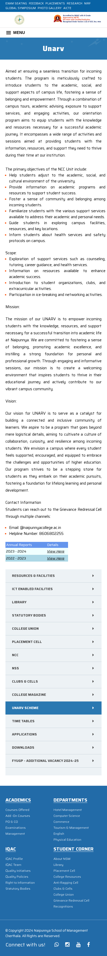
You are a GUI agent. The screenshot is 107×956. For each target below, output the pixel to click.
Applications (24, 734)
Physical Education (67, 839)
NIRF (87, 3)
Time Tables (23, 721)
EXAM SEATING (16, 3)
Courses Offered (17, 809)
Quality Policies (16, 876)
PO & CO (11, 821)
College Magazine (29, 694)
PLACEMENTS (55, 3)
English (59, 833)
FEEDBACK (36, 3)
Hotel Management (68, 809)
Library (19, 602)
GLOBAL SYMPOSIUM (20, 8)
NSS (15, 668)
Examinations (15, 827)
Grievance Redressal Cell (71, 900)
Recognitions (63, 906)
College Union (25, 628)
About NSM (62, 858)
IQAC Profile (14, 858)
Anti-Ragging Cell (66, 882)
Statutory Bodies (29, 615)
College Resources (67, 876)
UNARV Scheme (25, 708)
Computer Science (67, 815)
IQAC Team (13, 864)
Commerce (61, 821)
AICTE (67, 8)
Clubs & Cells (25, 681)
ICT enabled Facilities (32, 589)
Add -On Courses (17, 815)
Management (15, 833)
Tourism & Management (71, 827)
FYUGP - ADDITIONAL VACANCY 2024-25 (45, 760)
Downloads (23, 747)
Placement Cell (27, 642)
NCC (15, 655)
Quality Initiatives (18, 870)
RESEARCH (74, 3)
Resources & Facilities (33, 575)
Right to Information (20, 882)
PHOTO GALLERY (50, 8)
